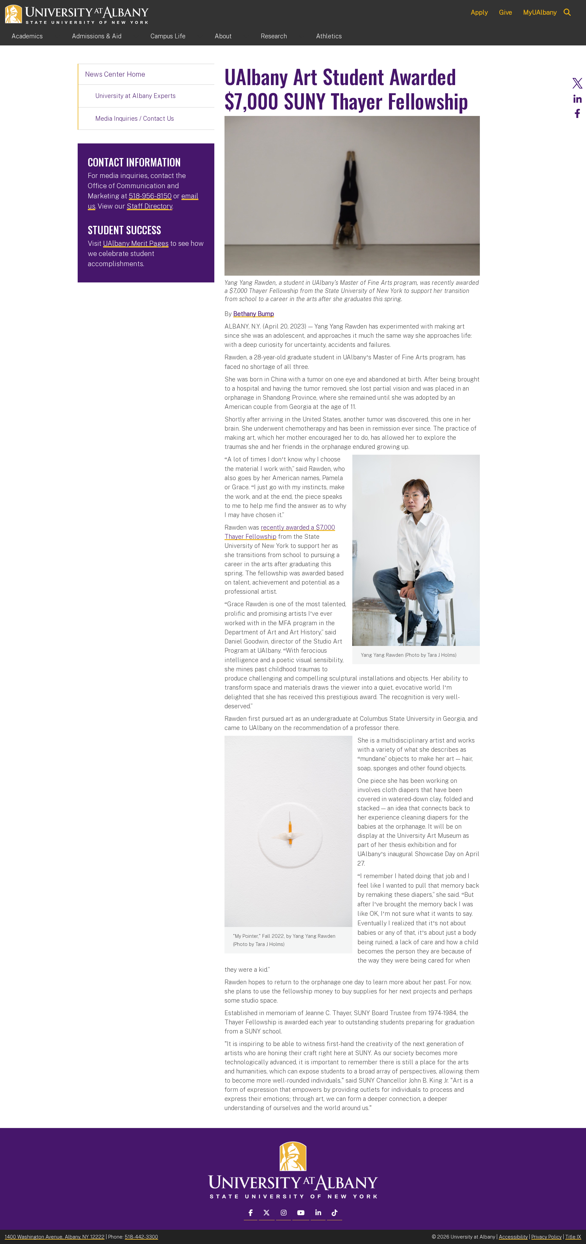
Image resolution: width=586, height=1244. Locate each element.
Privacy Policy (546, 1237)
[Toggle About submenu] (246, 36)
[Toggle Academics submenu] (57, 36)
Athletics (329, 36)
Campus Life (168, 36)
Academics (27, 36)
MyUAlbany (540, 12)
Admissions (96, 36)
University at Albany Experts (135, 95)
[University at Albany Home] (77, 13)
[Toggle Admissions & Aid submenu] (136, 36)
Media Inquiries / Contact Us (134, 118)
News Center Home (115, 74)
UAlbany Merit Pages (136, 243)
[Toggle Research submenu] (301, 36)
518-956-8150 (150, 196)
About (223, 36)
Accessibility (513, 1237)
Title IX (573, 1237)
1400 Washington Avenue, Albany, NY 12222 (54, 1237)
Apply (479, 12)
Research (274, 36)
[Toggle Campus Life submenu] (200, 36)
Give (505, 12)
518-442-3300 (141, 1237)
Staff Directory (149, 206)
